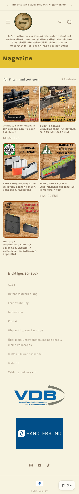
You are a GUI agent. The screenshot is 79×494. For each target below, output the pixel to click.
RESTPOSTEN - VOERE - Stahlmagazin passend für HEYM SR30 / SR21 (57, 187)
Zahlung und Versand (22, 372)
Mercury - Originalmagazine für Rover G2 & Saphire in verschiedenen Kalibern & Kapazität (19, 248)
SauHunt (43, 490)
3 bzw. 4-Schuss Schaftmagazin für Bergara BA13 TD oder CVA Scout (58, 129)
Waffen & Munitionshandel (25, 354)
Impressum (15, 312)
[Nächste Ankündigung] (71, 5)
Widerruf (13, 363)
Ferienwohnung (18, 303)
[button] (8, 21)
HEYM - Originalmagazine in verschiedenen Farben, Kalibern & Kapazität (19, 187)
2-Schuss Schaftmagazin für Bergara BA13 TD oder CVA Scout (19, 129)
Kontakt (13, 321)
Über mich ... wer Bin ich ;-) (25, 330)
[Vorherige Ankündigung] (7, 5)
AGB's (12, 284)
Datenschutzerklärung (22, 294)
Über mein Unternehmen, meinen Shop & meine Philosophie (35, 342)
